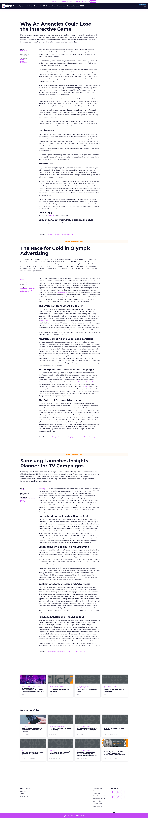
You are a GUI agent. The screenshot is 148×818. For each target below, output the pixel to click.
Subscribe (142, 4)
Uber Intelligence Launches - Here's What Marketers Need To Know (33, 726)
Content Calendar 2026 (75, 6)
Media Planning (24, 62)
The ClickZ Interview (47, 6)
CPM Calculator (32, 6)
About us (96, 791)
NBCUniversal (62, 292)
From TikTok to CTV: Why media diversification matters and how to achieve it (115, 750)
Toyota (94, 382)
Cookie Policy (97, 801)
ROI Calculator (25, 796)
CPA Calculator (25, 794)
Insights (20, 6)
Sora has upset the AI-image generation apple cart (33, 750)
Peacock (83, 297)
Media (22, 59)
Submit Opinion (98, 806)
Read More (85, 1)
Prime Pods (44, 321)
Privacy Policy (97, 803)
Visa (87, 382)
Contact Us (96, 793)
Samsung (42, 489)
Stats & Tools (25, 789)
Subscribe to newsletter (100, 796)
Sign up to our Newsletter (74, 815)
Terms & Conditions (99, 798)
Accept (93, 1)
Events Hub (61, 6)
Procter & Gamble (78, 382)
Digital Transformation (34, 686)
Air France (86, 386)
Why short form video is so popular (115, 726)
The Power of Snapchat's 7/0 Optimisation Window (60, 750)
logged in (51, 215)
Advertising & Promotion (27, 288)
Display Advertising (26, 290)
